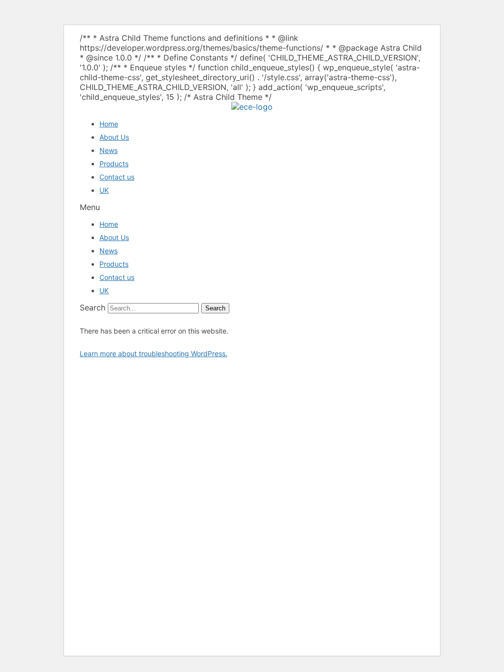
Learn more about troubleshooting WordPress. (153, 353)
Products (113, 163)
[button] (252, 207)
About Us (114, 137)
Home (108, 124)
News (108, 150)
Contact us (116, 177)
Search (92, 307)
